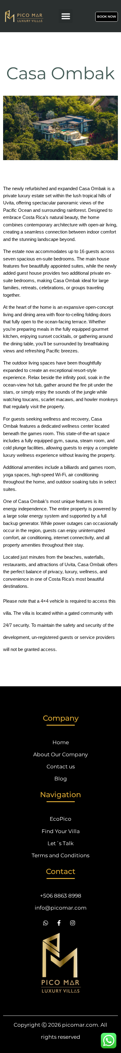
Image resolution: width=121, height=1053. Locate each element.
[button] (66, 16)
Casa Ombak (60, 73)
